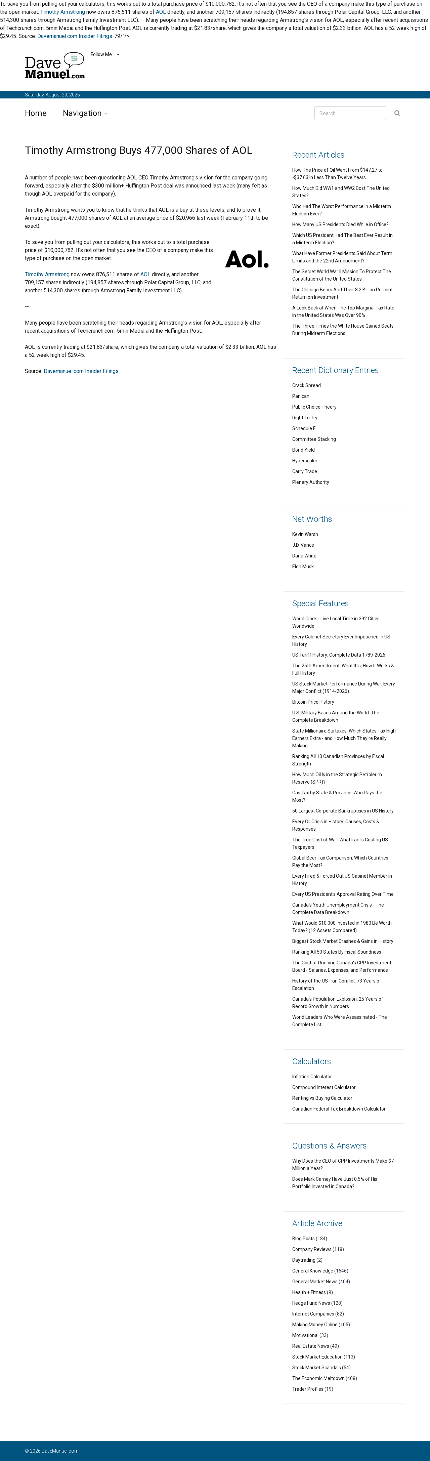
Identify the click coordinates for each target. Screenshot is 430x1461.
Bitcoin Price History (313, 702)
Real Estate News (310, 1346)
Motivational (305, 1335)
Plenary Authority (310, 482)
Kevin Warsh (305, 534)
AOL (161, 12)
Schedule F (303, 428)
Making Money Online (315, 1324)
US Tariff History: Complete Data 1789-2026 (338, 655)
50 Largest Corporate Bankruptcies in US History (343, 810)
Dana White (304, 555)
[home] (55, 67)
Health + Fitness (309, 1292)
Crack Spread (306, 385)
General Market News (315, 1281)
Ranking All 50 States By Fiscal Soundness (336, 952)
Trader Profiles (308, 1389)
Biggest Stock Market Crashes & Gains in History (342, 941)
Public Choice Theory (314, 407)
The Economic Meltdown (318, 1378)
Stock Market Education (317, 1357)
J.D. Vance (303, 545)
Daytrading (303, 1260)
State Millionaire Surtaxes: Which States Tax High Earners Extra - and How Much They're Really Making (344, 738)
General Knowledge (312, 1271)
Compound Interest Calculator (324, 1087)
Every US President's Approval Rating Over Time (343, 894)
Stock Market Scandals (316, 1367)
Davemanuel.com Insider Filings (74, 36)
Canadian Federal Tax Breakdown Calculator (339, 1109)
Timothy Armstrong (62, 12)
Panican (300, 396)
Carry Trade (304, 471)
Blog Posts (303, 1238)
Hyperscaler (304, 460)
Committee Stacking (314, 439)
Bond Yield (303, 450)
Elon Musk (303, 566)
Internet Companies (313, 1314)
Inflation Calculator (312, 1076)
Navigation (82, 113)
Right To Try (304, 417)
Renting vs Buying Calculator (322, 1098)
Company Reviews (312, 1249)
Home (36, 113)
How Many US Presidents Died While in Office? (340, 224)
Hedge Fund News (311, 1303)
